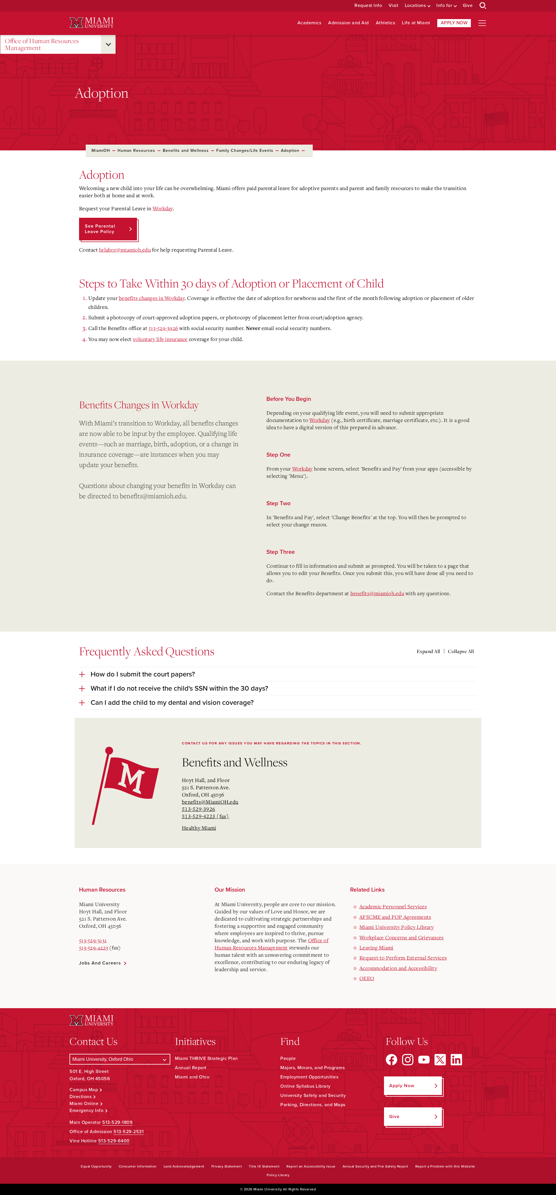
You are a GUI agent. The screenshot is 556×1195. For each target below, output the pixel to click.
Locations (415, 5)
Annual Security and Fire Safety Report (375, 1166)
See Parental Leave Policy (100, 229)
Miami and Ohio (192, 1077)
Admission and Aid (348, 23)
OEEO (366, 978)
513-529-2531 (129, 1132)
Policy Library (278, 1175)
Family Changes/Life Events (244, 150)
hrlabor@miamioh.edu (125, 249)
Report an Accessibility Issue (311, 1166)
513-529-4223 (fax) (205, 816)
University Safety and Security (313, 1095)
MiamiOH (101, 150)
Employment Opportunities (309, 1077)
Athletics (385, 23)
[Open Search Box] (483, 5)
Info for (444, 5)
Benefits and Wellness (186, 150)
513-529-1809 (117, 1122)
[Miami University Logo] (92, 22)
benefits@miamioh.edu (153, 496)
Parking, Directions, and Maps (312, 1105)
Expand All (428, 651)
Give (468, 5)
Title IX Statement (264, 1166)
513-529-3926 (163, 327)
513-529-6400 (114, 1141)
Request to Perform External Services (403, 957)
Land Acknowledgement (184, 1166)
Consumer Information (138, 1166)
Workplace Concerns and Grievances (401, 937)
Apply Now (454, 23)
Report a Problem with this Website (445, 1166)
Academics (309, 23)
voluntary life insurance (160, 338)
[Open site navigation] (482, 23)
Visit (393, 5)
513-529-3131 (93, 940)
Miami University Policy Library (396, 926)
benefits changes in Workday (152, 297)
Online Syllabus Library (305, 1086)
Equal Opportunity (96, 1166)
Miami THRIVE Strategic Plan (206, 1058)
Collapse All (461, 651)
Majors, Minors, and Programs (312, 1068)
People (288, 1058)
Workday (163, 208)
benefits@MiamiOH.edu (210, 801)
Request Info (368, 5)
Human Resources (136, 150)
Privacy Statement (226, 1166)
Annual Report (190, 1068)
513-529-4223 (93, 947)
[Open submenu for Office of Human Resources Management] (108, 44)
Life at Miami (416, 23)
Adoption (290, 150)
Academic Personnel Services (393, 906)
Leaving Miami (376, 947)
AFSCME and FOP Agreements (395, 916)
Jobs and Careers (100, 963)
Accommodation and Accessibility (398, 968)
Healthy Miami (199, 827)
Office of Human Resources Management (42, 44)
